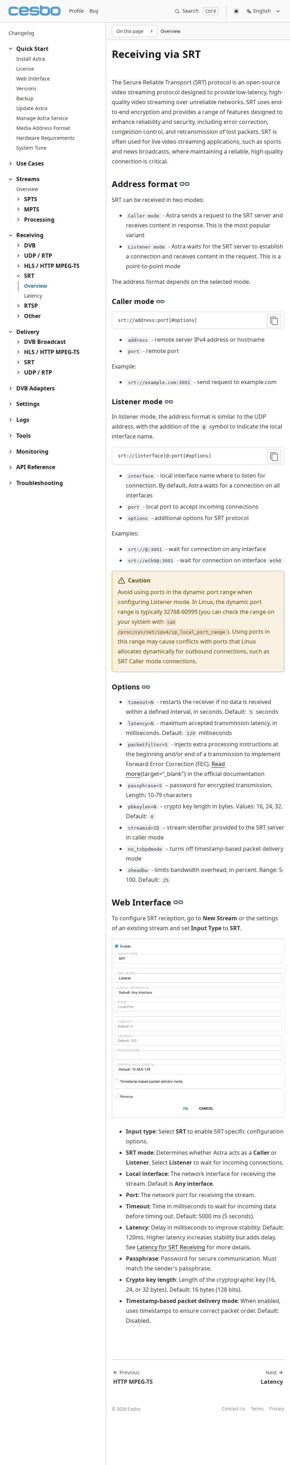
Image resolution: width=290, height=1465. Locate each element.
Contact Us (233, 1408)
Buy (93, 10)
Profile (76, 10)
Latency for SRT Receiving (171, 1247)
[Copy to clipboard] (274, 321)
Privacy (276, 1408)
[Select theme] (236, 11)
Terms (257, 1408)
